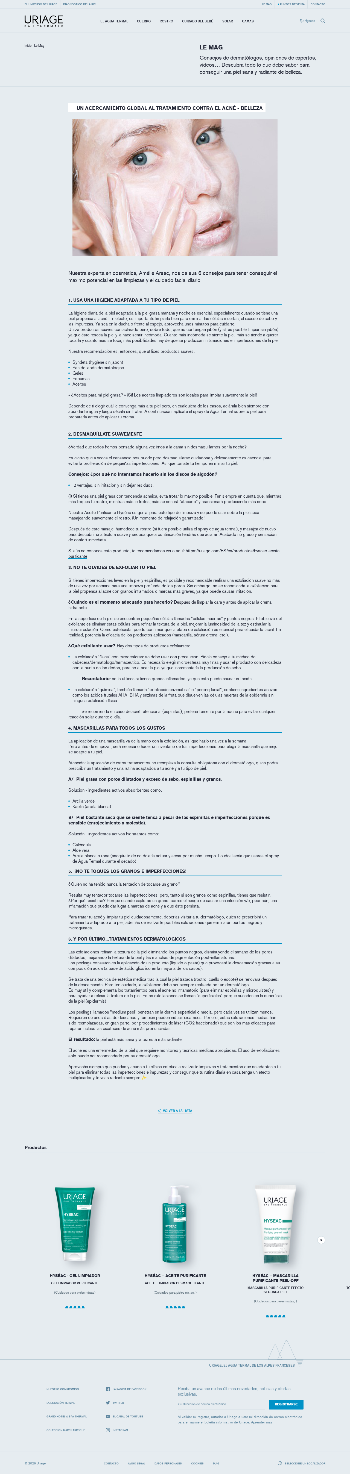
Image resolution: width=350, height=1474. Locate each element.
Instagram (120, 1430)
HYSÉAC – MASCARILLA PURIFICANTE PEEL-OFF (275, 1278)
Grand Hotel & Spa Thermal (66, 1416)
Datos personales (168, 1463)
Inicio (28, 46)
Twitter (118, 1402)
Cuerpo (144, 21)
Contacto (318, 4)
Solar (227, 21)
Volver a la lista (177, 1111)
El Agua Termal (114, 21)
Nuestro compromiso (62, 1389)
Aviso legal (136, 1463)
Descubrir (74, 1252)
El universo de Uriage (41, 4)
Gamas (248, 21)
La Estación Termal (60, 1402)
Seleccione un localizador (304, 1463)
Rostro (166, 21)
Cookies (197, 1463)
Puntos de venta (292, 4)
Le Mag (267, 4)
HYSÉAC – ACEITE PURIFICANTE (175, 1275)
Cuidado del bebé (197, 21)
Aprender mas (261, 1422)
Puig (216, 1463)
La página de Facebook (130, 1389)
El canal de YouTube (128, 1416)
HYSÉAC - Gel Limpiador (75, 1275)
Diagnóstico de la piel (80, 4)
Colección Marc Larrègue (65, 1430)
